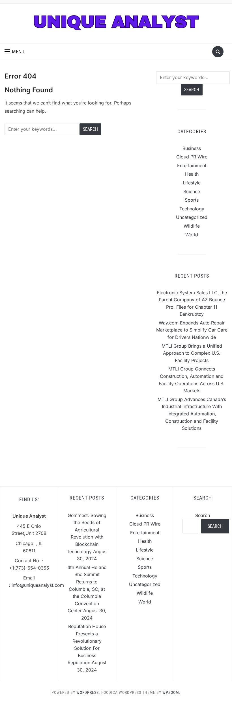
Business (191, 148)
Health (192, 174)
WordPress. (88, 692)
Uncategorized (191, 217)
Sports (192, 200)
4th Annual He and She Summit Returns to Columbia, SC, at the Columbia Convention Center (87, 589)
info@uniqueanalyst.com (38, 585)
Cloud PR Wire (191, 157)
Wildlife (192, 226)
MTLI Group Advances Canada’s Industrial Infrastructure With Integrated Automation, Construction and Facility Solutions (192, 413)
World (191, 234)
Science (191, 191)
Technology (191, 209)
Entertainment (191, 165)
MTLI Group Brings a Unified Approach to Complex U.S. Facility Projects (192, 353)
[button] (14, 52)
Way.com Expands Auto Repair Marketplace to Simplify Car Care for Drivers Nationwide (191, 330)
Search (202, 515)
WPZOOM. (171, 692)
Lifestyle (192, 183)
